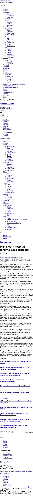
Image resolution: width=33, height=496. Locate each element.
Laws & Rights (11, 15)
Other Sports (11, 57)
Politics (9, 20)
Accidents (10, 25)
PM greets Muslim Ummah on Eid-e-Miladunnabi (15, 386)
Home (5, 11)
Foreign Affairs (11, 153)
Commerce (10, 31)
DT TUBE (6, 95)
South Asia (10, 39)
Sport (5, 47)
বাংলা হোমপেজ (29, 432)
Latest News (4, 398)
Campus (9, 23)
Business (6, 27)
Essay (8, 82)
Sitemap (5, 457)
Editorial (9, 62)
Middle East (10, 43)
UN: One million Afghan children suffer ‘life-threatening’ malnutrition (14, 426)
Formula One (10, 55)
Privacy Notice (7, 455)
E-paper (5, 9)
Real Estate (10, 35)
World (5, 36)
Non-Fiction (10, 81)
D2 (4, 71)
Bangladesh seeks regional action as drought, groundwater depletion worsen (14, 374)
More (5, 216)
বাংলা (1, 112)
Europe (9, 44)
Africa (8, 41)
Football (9, 50)
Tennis (9, 52)
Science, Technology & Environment (14, 84)
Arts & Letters (7, 73)
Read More (3, 358)
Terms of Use (7, 454)
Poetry (9, 74)
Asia (8, 38)
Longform (10, 63)
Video (5, 444)
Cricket (9, 49)
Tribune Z (6, 65)
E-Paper (5, 134)
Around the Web (8, 86)
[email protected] (5, 471)
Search (5, 446)
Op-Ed (8, 60)
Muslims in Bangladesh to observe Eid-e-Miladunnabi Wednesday (13, 380)
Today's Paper (7, 132)
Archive (5, 94)
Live (4, 97)
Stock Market (11, 33)
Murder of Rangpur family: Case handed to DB (14, 392)
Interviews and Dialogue (10, 87)
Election (9, 151)
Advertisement (7, 458)
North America (11, 46)
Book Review (10, 76)
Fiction (9, 78)
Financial (5, 70)
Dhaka (8, 19)
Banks (8, 30)
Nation (9, 154)
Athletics (9, 54)
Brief (4, 89)
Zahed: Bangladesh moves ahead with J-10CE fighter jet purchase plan (14, 368)
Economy (9, 28)
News (5, 145)
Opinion (5, 58)
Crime (8, 14)
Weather (9, 22)
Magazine (6, 66)
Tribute (9, 79)
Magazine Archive (8, 92)
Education (10, 17)
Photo (5, 90)
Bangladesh (6, 12)
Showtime (6, 68)
